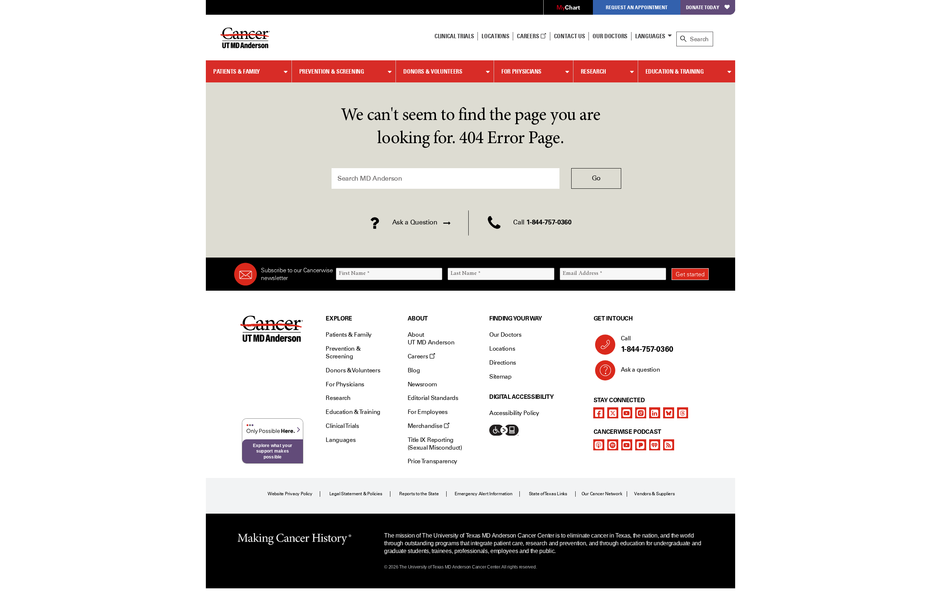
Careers (528, 36)
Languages (650, 36)
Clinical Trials (454, 36)
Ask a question (640, 369)
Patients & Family (236, 71)
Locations (502, 348)
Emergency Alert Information (483, 493)
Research (593, 71)
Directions (502, 362)
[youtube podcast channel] (627, 444)
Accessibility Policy (514, 413)
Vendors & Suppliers (654, 493)
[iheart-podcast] (655, 444)
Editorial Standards (433, 397)
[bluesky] (669, 412)
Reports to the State (419, 493)
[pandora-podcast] (641, 444)
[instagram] (641, 412)
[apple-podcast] (599, 444)
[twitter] (613, 412)
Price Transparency (432, 461)
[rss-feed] (669, 444)
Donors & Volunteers (432, 71)
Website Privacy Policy (290, 493)
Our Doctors (610, 36)
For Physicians (521, 71)
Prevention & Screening (331, 71)
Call (647, 344)
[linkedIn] (655, 412)
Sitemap (500, 376)
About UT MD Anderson (431, 338)
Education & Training (674, 71)
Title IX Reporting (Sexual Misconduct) (435, 443)
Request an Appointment (637, 7)
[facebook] (599, 412)
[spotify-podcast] (613, 444)
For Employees (428, 411)
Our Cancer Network (602, 493)
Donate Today (702, 7)
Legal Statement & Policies (355, 493)
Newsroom (422, 384)
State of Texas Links (548, 493)
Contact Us (569, 36)
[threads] (683, 412)
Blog (414, 370)
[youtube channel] (627, 412)
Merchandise (426, 425)
